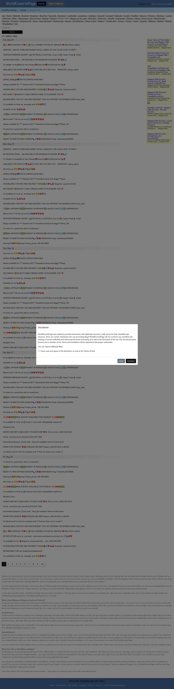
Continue (131, 361)
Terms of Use (89, 351)
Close (121, 361)
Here (61, 347)
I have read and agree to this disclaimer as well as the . (67, 351)
